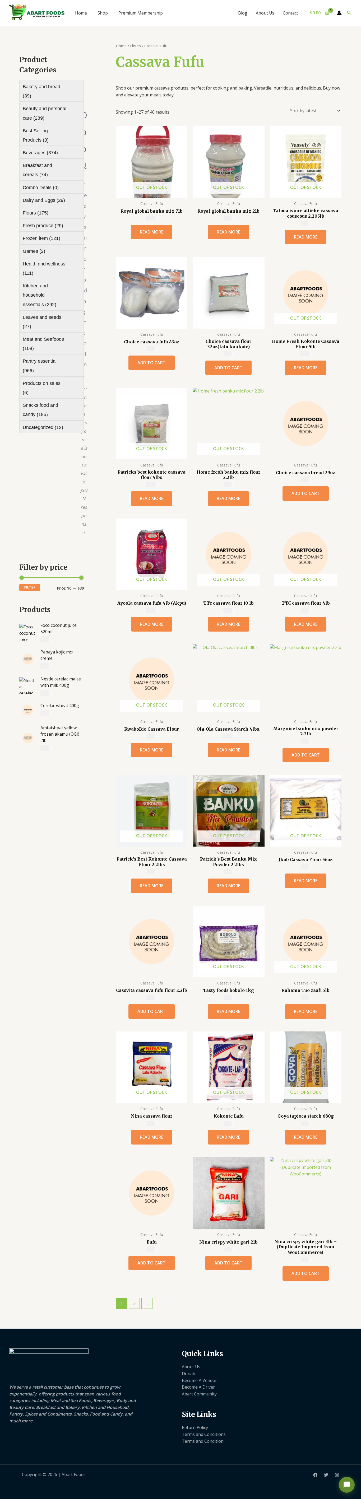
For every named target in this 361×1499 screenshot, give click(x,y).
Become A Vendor (199, 1380)
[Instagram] (337, 1475)
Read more (151, 232)
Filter (29, 587)
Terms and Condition (203, 1441)
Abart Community (199, 1394)
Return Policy (195, 1427)
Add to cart (151, 363)
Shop (103, 13)
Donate (189, 1373)
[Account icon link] (339, 13)
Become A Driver (198, 1387)
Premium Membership (140, 13)
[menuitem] (50, 91)
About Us (265, 13)
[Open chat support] (347, 1485)
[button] (349, 13)
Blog (242, 13)
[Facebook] (315, 1475)
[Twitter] (326, 1475)
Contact (290, 13)
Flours (135, 45)
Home (81, 13)
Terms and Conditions (204, 1434)
